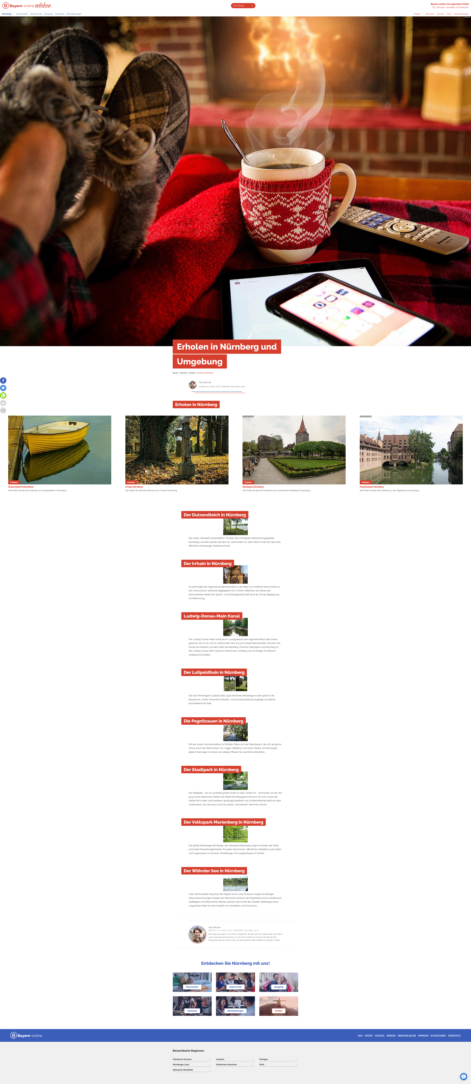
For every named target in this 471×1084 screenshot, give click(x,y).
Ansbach (220, 1059)
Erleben (416, 14)
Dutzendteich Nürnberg (20, 486)
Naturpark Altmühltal (183, 1070)
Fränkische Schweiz (182, 1059)
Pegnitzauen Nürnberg (372, 486)
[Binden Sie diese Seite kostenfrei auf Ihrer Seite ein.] (3, 410)
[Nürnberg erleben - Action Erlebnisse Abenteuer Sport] (43, 5)
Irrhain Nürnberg (134, 486)
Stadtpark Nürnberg (253, 486)
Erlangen (263, 1059)
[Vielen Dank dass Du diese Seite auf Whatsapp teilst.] (3, 395)
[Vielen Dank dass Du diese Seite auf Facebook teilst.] (3, 380)
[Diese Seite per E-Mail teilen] (3, 403)
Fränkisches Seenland (226, 1064)
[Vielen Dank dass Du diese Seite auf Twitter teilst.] (3, 388)
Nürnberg (238, 5)
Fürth (261, 1064)
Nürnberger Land (181, 1064)
